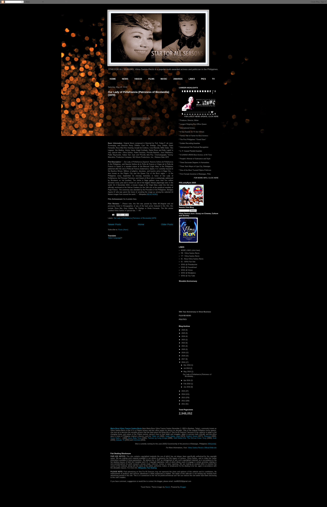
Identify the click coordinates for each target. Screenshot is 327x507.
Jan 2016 (187, 387)
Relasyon (207, 436)
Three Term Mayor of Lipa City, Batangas (195, 166)
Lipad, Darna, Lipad (172, 436)
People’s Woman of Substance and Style (195, 159)
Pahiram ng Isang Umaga (157, 438)
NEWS (125, 79)
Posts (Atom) (123, 230)
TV (213, 79)
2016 (184, 362)
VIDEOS (138, 79)
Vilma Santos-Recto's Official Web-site (202, 448)
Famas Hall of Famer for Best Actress (194, 136)
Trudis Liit (155, 436)
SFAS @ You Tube (188, 276)
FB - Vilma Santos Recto (190, 253)
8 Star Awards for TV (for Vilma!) (192, 132)
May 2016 (187, 372)
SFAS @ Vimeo (187, 270)
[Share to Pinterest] (127, 215)
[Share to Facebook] (125, 215)
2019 (184, 353)
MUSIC (164, 79)
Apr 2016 (187, 380)
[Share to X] (122, 215)
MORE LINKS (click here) (190, 250)
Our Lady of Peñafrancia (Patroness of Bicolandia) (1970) (135, 218)
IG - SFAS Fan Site (188, 262)
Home (141, 224)
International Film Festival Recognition (194, 147)
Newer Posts (114, 224)
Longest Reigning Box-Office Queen (193, 124)
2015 (184, 391)
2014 (184, 394)
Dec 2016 (187, 365)
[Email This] (117, 215)
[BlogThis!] (120, 215)
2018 (184, 356)
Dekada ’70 (120, 440)
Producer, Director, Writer (189, 120)
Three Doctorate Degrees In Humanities (194, 162)
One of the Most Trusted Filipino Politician (195, 170)
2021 (184, 346)
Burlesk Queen (191, 436)
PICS (203, 79)
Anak (215, 438)
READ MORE (152, 194)
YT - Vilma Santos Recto (190, 256)
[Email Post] (113, 215)
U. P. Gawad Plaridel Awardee (191, 151)
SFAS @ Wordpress (188, 273)
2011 (184, 404)
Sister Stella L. (116, 438)
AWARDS (178, 79)
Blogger (183, 487)
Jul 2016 (187, 368)
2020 (184, 349)
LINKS (192, 79)
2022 (184, 343)
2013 (184, 397)
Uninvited (136, 440)
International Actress (187, 128)
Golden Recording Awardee (190, 143)
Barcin (167, 487)
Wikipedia (211, 444)
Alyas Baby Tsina (134, 438)
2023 (184, 340)
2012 (184, 401)
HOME (113, 79)
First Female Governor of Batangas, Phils (195, 174)
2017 (184, 359)
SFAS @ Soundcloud (189, 267)
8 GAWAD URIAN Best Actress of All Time (196, 155)
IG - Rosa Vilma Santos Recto (192, 259)
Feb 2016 (187, 384)
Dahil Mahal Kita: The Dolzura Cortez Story (190, 438)
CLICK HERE (213, 116)
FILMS (151, 79)
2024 (184, 336)
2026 (184, 330)
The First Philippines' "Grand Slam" (193, 139)
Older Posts (167, 224)
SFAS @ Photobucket (189, 264)
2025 (184, 333)
